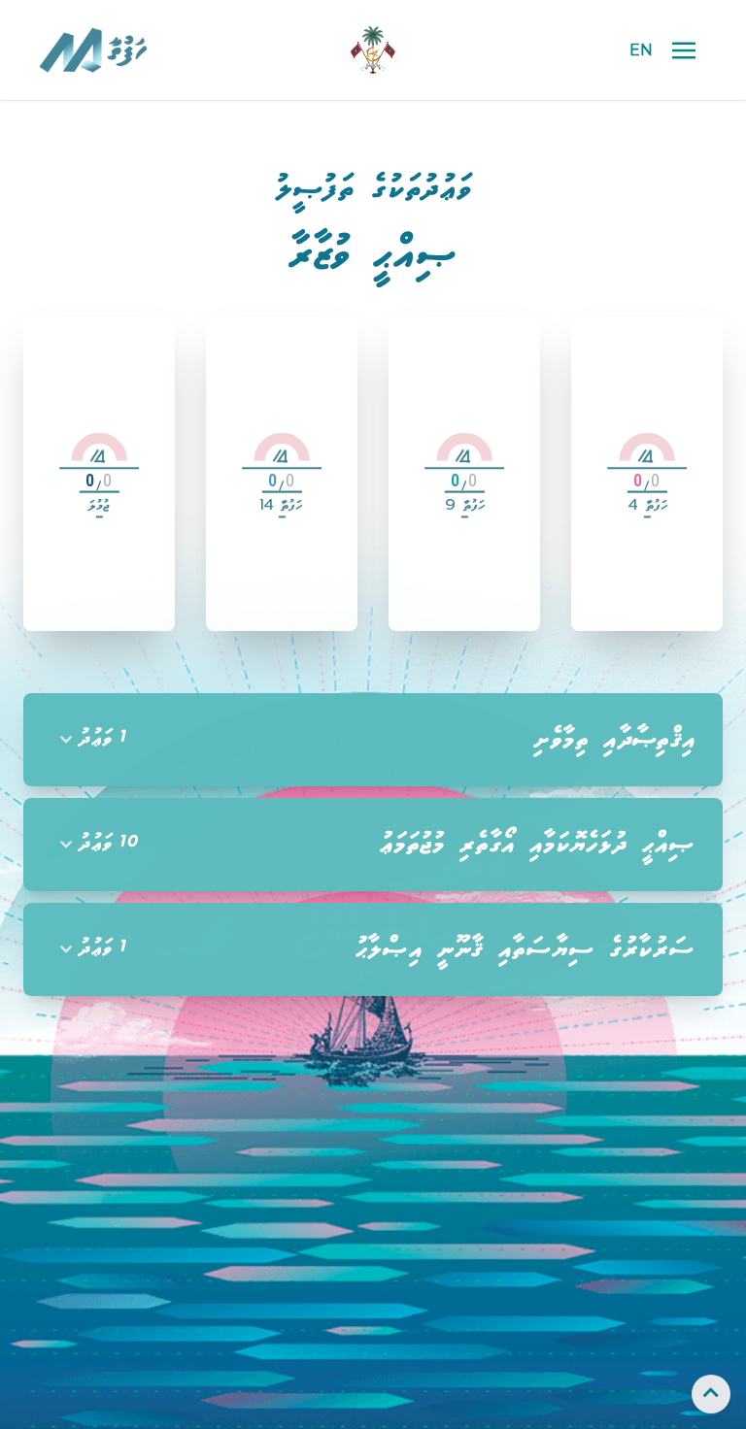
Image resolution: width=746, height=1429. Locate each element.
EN (641, 50)
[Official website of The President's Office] (372, 50)
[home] (150, 50)
